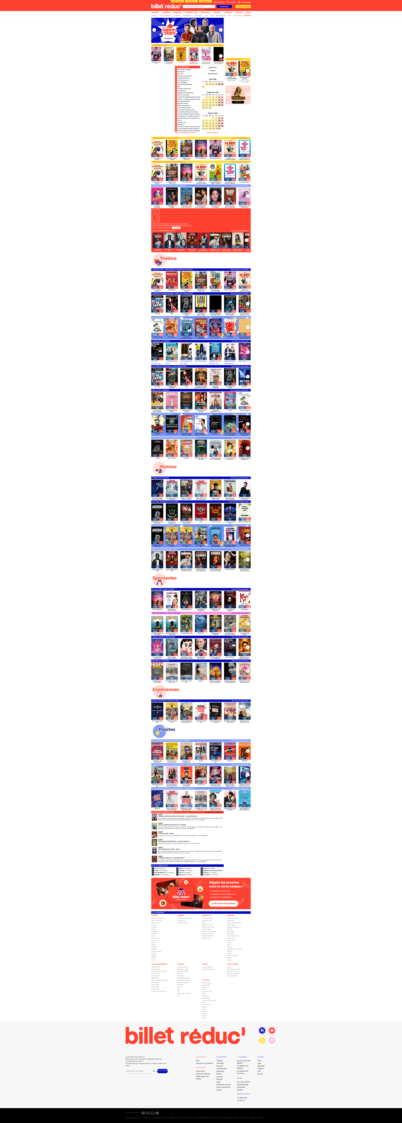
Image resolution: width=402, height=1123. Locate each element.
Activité (239, 12)
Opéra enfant (155, 984)
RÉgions (247, 15)
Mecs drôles (230, 931)
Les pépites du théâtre (242, 1067)
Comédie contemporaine (184, 918)
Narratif (229, 953)
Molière (240, 1090)
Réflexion (154, 947)
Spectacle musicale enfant (159, 991)
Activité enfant (155, 989)
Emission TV (205, 987)
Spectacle (205, 12)
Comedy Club (191, 12)
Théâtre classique (156, 920)
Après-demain (213, 74)
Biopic (153, 936)
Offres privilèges (243, 6)
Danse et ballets (206, 929)
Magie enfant (155, 978)
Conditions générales (133, 1118)
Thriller (153, 960)
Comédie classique (182, 923)
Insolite (204, 1018)
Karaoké (204, 1011)
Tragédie (154, 927)
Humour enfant (155, 969)
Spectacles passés (223, 1084)
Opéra (204, 923)
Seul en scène (155, 923)
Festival (179, 987)
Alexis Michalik (242, 1084)
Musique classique (182, 967)
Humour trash (231, 940)
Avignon (177, 15)
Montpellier (221, 15)
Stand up (229, 929)
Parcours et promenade (209, 1000)
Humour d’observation (233, 936)
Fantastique (154, 931)
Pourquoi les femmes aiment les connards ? (171, 816)
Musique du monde (182, 969)
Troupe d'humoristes (233, 918)
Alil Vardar (241, 1087)
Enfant (217, 12)
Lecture (153, 942)
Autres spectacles (223, 1087)
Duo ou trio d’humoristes (234, 923)
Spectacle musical (207, 925)
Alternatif (229, 951)
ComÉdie (166, 12)
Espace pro (200, 1071)
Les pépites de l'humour (242, 1072)
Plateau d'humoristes (233, 927)
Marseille (261, 1066)
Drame (153, 925)
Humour (177, 12)
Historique (154, 933)
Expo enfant (154, 982)
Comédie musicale (207, 918)
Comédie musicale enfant (158, 971)
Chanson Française (182, 971)
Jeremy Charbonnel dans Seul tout (168, 825)
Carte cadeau (177, 1)
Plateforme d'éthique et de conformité (208, 1118)
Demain (212, 71)
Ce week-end (242, 1097)
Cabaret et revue (207, 920)
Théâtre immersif (156, 951)
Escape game (206, 985)
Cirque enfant (155, 987)
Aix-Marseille (188, 15)
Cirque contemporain (208, 969)
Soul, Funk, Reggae (182, 982)
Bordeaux (199, 15)
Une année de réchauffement (167, 841)
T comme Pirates (163, 833)
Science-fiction (155, 938)
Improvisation (231, 925)
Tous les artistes (243, 1082)
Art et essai (154, 940)
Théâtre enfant (155, 967)
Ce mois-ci (241, 1100)
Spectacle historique (208, 933)
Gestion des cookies (240, 1118)
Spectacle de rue (207, 938)
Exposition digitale (232, 976)
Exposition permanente (233, 969)
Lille (206, 15)
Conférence (205, 996)
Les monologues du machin (166, 849)
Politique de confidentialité (151, 1118)
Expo (248, 12)
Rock (178, 989)
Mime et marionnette (208, 927)
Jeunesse (154, 953)
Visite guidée (205, 998)
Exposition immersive (233, 971)
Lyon (212, 15)
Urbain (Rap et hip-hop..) (184, 993)
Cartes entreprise (203, 1074)
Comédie (220, 1063)
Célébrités (154, 949)
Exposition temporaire (233, 973)
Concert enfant (155, 973)
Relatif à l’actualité (232, 955)
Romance (154, 929)
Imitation (229, 947)
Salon (203, 1009)
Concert (228, 12)
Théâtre (219, 1060)
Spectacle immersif (207, 936)
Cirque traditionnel (207, 967)
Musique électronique (183, 978)
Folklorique (180, 984)
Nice (229, 15)
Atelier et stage (206, 983)
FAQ (197, 1060)
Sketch (229, 944)
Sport (203, 1002)
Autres (219, 1090)
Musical (153, 944)
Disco (178, 995)
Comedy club (230, 920)
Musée (229, 967)
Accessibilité (227, 1118)
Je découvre (176, 228)
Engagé (153, 955)
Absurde (229, 942)
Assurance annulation (204, 1063)
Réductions (205, 1)
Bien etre (204, 1013)
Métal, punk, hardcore (183, 980)
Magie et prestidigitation (209, 931)
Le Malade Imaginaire (165, 858)
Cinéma (204, 989)
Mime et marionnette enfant (159, 980)
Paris (153, 15)
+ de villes (237, 15)
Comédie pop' (181, 920)
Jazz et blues (180, 976)
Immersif (204, 1016)
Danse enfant (155, 976)
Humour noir (230, 938)
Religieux (179, 973)
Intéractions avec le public (234, 949)
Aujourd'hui (213, 67)
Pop (178, 991)
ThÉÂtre (155, 12)
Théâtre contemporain (157, 918)
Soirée (204, 994)
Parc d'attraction (207, 991)
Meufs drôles (231, 933)
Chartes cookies (187, 1118)
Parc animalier (206, 1005)
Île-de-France (164, 15)
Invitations (191, 1)
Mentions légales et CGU (171, 1118)
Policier (153, 958)
